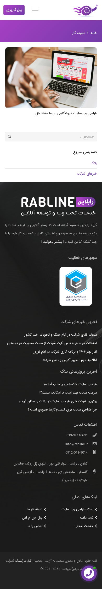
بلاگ (93, 163)
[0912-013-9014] (92, 453)
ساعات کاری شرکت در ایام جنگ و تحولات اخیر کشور (60, 334)
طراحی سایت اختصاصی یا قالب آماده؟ (70, 384)
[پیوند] (85, 10)
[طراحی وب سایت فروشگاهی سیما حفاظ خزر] (51, 77)
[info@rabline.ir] (92, 444)
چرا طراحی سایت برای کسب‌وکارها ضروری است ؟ (62, 409)
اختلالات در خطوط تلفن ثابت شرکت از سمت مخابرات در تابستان (52, 343)
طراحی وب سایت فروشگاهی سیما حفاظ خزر (66, 113)
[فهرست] (35, 10)
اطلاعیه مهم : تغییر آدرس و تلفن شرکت (69, 360)
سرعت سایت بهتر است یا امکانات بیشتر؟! (68, 392)
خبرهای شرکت (87, 173)
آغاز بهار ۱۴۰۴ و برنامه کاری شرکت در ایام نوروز (65, 351)
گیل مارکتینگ (23, 560)
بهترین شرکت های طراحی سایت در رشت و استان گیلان (58, 401)
